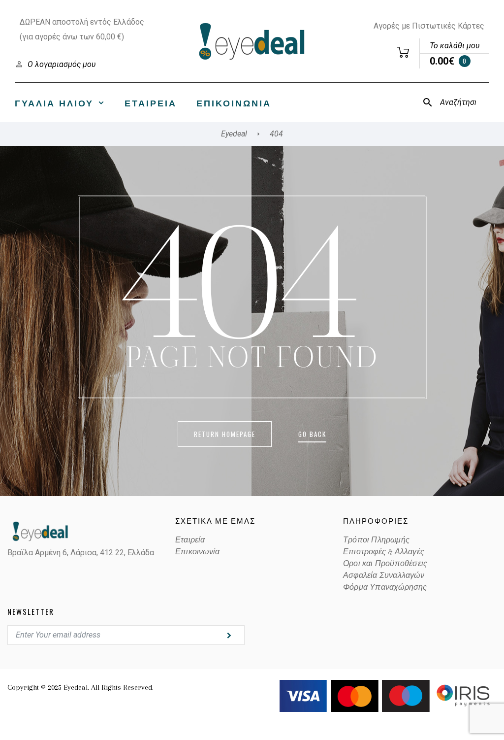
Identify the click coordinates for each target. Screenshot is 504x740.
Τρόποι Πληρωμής (376, 540)
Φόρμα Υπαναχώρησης (385, 587)
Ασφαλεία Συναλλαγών (383, 575)
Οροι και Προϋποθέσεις (385, 563)
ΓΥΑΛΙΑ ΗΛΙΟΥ (54, 102)
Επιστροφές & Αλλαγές (383, 551)
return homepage (224, 434)
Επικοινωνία (233, 102)
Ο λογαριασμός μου (61, 64)
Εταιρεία (151, 102)
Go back (312, 434)
